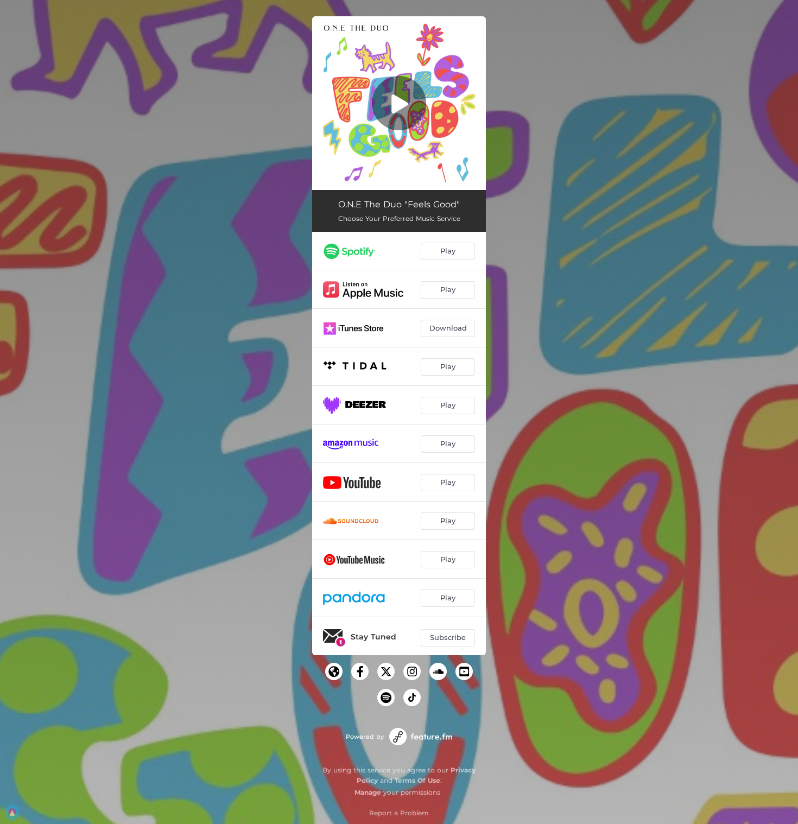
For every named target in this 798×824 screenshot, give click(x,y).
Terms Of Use (417, 780)
